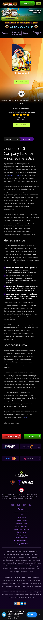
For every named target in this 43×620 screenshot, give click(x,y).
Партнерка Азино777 (21, 541)
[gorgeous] (28, 115)
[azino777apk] (30, 505)
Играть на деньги (21, 125)
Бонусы (26, 33)
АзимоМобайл (21, 520)
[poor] (17, 115)
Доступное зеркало (21, 529)
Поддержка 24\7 (21, 526)
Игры (16, 139)
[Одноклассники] (18, 603)
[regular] (21, 115)
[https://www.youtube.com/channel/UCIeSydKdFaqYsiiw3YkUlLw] (13, 505)
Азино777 (25, 418)
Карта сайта (21, 532)
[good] (24, 115)
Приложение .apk (21, 538)
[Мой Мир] (25, 603)
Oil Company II (26, 139)
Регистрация (9, 19)
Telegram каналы (22, 543)
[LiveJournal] (28, 603)
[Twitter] (22, 603)
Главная (5, 33)
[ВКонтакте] (15, 603)
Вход (26, 3)
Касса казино (21, 518)
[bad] (14, 115)
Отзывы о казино (21, 523)
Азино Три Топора (14, 175)
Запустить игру (21, 82)
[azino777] (18, 505)
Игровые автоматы (16, 33)
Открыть (31, 615)
